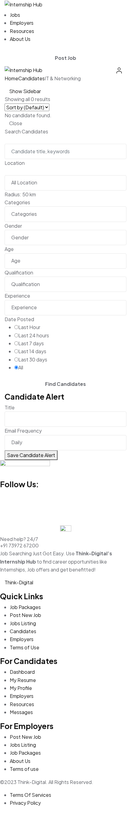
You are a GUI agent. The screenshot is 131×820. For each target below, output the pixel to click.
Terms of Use (24, 647)
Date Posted (19, 319)
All (20, 367)
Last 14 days (32, 351)
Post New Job (25, 615)
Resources (22, 31)
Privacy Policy (25, 803)
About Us (20, 39)
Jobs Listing (23, 623)
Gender (13, 226)
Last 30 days (32, 359)
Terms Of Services (30, 795)
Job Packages (25, 607)
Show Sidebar (24, 91)
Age (9, 249)
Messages (21, 712)
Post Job (65, 58)
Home (11, 78)
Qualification (19, 272)
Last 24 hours (33, 335)
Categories (17, 202)
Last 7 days (31, 343)
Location (15, 163)
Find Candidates (65, 384)
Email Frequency (23, 430)
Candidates (31, 78)
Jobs (15, 15)
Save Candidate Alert (31, 455)
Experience (17, 295)
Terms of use (24, 769)
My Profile (21, 688)
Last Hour (29, 327)
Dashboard (22, 672)
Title (10, 407)
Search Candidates (26, 131)
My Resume (23, 680)
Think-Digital (19, 582)
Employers (22, 23)
